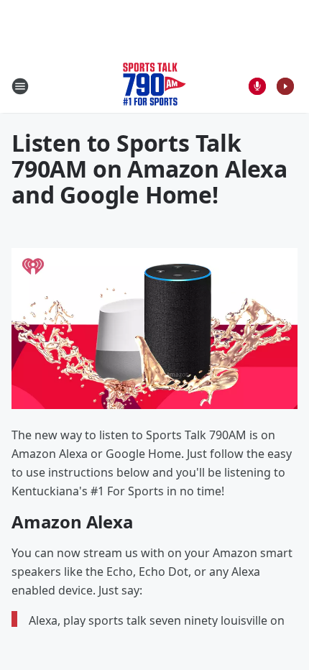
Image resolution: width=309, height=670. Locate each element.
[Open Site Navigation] (20, 86)
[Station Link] (154, 86)
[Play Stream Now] (285, 86)
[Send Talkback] (257, 86)
